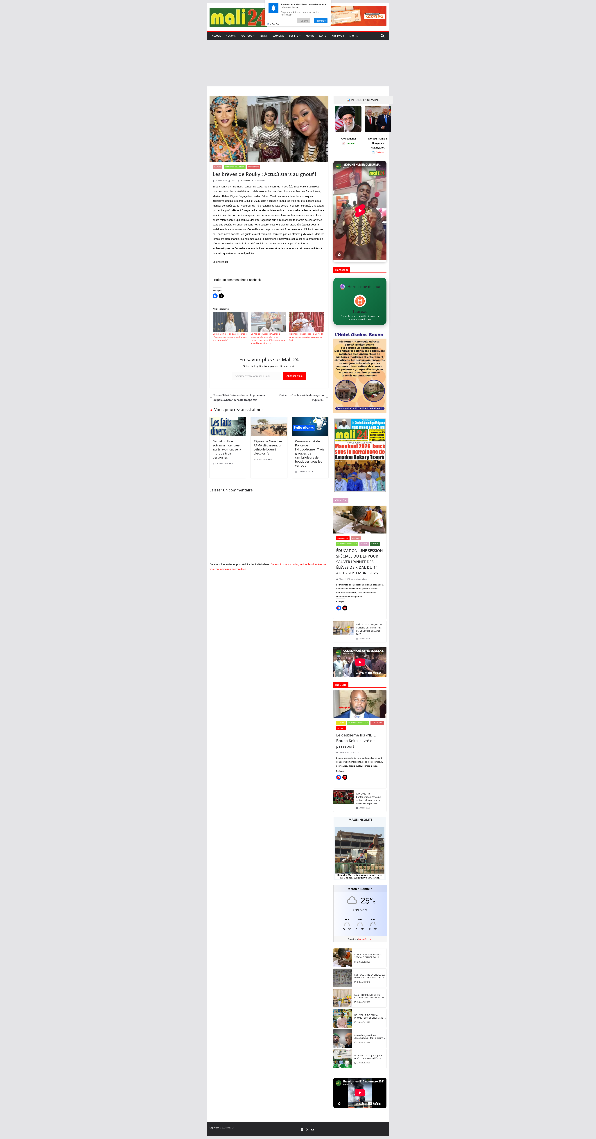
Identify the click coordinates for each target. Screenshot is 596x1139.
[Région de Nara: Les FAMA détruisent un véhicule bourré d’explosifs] (269, 419)
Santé (322, 35)
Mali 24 (231, 1127)
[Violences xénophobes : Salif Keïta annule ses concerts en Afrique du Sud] (306, 322)
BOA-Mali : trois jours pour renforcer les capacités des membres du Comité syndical (369, 1057)
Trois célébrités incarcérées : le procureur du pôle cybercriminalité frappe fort (239, 397)
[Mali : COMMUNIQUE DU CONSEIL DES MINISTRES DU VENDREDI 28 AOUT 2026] (343, 631)
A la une (231, 35)
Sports (354, 35)
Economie (278, 35)
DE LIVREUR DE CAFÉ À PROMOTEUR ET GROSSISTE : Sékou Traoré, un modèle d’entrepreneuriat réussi (369, 1016)
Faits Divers (338, 35)
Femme (264, 35)
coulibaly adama (361, 579)
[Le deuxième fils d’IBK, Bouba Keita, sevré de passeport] (359, 704)
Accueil (216, 35)
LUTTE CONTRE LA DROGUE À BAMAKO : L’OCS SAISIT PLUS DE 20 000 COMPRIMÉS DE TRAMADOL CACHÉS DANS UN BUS (369, 976)
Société (293, 35)
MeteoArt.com (365, 939)
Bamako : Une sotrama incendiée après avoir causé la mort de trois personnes (227, 449)
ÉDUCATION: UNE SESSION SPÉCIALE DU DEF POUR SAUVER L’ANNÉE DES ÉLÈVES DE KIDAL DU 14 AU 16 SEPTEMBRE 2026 (359, 561)
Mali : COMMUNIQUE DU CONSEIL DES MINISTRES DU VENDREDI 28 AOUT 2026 (369, 629)
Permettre (321, 20)
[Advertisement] (298, 63)
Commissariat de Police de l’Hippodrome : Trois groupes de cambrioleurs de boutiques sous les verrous (309, 453)
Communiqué (342, 538)
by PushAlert (274, 24)
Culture (217, 167)
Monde (310, 35)
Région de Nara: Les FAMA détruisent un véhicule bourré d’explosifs (268, 447)
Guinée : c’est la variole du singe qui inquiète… (302, 397)
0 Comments (259, 181)
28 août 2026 (363, 962)
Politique (246, 35)
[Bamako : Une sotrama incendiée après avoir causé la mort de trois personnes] (228, 419)
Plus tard (303, 20)
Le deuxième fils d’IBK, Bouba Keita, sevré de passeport (356, 740)
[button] (253, 36)
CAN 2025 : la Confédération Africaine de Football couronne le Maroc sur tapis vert (368, 798)
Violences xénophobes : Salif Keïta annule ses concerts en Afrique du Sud (306, 337)
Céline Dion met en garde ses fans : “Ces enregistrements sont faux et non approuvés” (230, 337)
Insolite (341, 728)
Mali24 (234, 181)
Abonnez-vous (295, 376)
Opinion (364, 544)
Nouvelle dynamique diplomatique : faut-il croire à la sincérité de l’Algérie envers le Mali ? (370, 1036)
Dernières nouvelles (234, 167)
